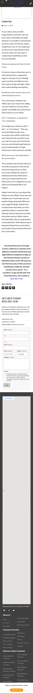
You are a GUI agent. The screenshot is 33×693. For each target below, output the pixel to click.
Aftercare (20, 646)
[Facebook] (4, 610)
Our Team (6, 623)
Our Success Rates (23, 618)
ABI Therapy (21, 636)
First (5, 335)
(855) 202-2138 (16, 279)
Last (5, 342)
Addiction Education (9, 638)
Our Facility (6, 626)
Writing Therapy (8, 647)
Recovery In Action (23, 643)
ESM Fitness (21, 633)
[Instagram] (9, 610)
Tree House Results (23, 625)
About (5, 619)
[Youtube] (13, 610)
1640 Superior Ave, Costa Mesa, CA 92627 (16, 606)
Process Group (7, 641)
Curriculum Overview (9, 634)
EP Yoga (19, 639)
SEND (6, 385)
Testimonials (21, 622)
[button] (2, 2)
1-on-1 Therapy (7, 644)
